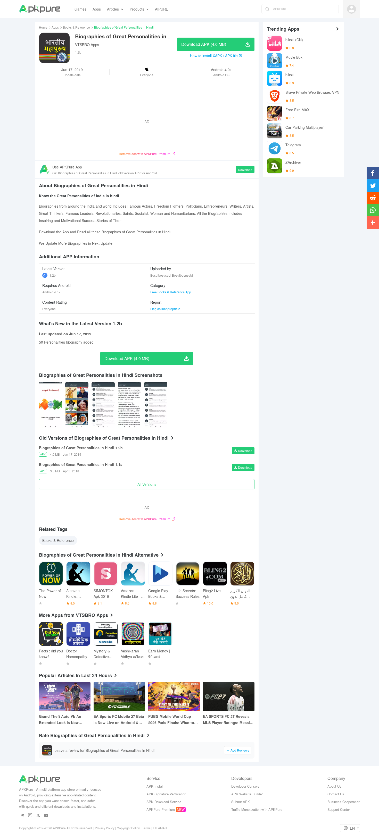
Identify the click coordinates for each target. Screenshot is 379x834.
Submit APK (240, 801)
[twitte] (38, 815)
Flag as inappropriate (165, 309)
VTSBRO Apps (87, 44)
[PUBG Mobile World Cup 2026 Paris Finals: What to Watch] (174, 696)
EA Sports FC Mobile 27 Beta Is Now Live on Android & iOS (119, 720)
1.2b (53, 275)
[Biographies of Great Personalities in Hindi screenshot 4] (155, 405)
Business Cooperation (343, 801)
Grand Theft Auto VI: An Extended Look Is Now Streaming (60, 720)
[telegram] (22, 815)
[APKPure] (39, 9)
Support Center (338, 809)
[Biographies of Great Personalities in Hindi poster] (50, 405)
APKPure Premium (160, 809)
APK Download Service (163, 801)
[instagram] (30, 815)
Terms (146, 828)
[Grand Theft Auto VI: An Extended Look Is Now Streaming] (64, 696)
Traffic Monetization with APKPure (256, 809)
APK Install (154, 786)
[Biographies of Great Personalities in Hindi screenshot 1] (76, 405)
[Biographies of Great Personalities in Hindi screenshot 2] (103, 405)
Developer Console (245, 786)
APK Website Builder (247, 794)
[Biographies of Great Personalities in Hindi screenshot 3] (129, 405)
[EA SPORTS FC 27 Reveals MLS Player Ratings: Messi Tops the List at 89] (228, 696)
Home (43, 27)
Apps (55, 27)
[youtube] (46, 815)
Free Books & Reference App (170, 292)
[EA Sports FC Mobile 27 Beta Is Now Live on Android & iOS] (119, 696)
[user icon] (351, 9)
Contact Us (335, 794)
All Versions (146, 484)
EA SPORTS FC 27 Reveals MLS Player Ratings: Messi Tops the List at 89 (226, 720)
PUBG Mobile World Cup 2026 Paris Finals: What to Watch (171, 720)
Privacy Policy (104, 828)
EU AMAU (160, 828)
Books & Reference (76, 27)
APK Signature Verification (166, 794)
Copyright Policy (128, 828)
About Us (334, 786)
